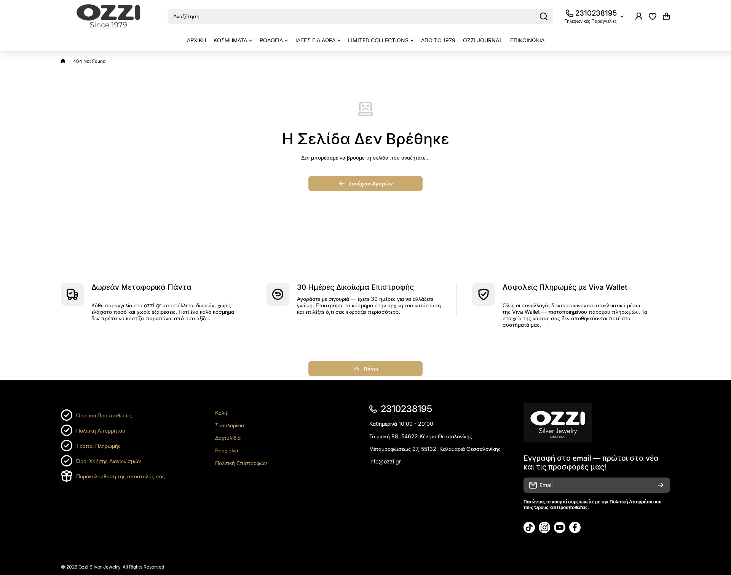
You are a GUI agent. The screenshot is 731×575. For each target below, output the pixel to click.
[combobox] (360, 16)
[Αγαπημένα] (652, 16)
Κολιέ (221, 412)
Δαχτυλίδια (228, 437)
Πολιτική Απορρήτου (100, 430)
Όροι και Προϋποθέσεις (104, 415)
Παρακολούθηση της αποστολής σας (120, 476)
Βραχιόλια (226, 450)
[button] (666, 16)
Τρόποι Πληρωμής (98, 445)
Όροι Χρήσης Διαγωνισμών (108, 461)
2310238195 (596, 13)
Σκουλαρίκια (229, 425)
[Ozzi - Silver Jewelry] (108, 16)
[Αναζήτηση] (543, 16)
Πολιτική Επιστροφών (241, 463)
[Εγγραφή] (660, 485)
